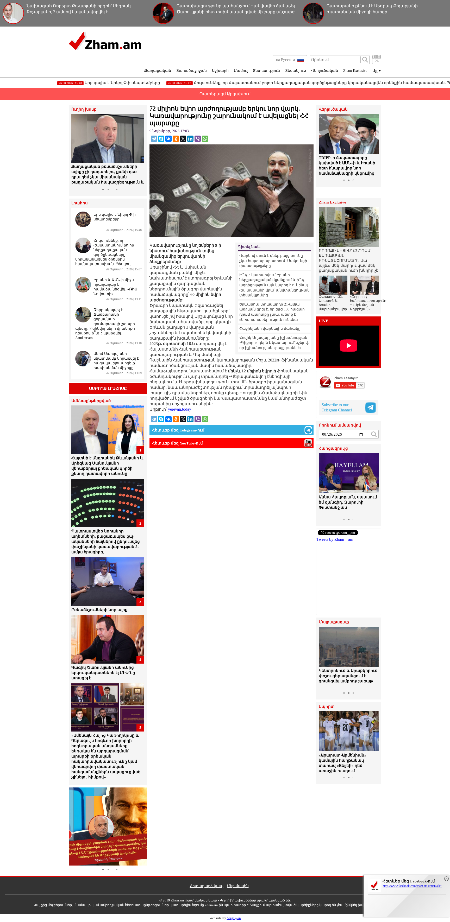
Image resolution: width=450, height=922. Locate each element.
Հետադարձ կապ (206, 886)
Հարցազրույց (333, 448)
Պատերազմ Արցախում (225, 94)
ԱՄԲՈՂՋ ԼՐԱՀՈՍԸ (108, 388)
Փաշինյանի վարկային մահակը (270, 328)
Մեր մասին (238, 886)
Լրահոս (79, 203)
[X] (183, 139)
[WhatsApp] (205, 139)
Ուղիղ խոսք (84, 109)
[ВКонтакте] (168, 139)
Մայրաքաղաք (334, 622)
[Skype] (161, 139)
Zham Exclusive (355, 71)
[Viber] (198, 139)
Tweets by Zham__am (334, 539)
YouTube (187, 443)
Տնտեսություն (266, 71)
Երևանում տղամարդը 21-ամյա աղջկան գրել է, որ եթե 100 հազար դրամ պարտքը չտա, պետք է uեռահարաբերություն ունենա (272, 312)
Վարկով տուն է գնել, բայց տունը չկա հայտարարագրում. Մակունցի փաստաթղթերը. (273, 261)
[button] (76, 150)
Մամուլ (241, 71)
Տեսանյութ (295, 71)
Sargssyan (234, 918)
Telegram (188, 430)
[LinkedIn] (190, 139)
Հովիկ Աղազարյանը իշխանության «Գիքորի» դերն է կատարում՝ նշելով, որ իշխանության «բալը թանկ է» (274, 343)
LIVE (323, 321)
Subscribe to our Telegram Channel (337, 407)
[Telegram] (154, 139)
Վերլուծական (324, 71)
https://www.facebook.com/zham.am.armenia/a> (412, 885)
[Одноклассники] (176, 139)
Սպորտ (327, 707)
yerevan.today (179, 409)
